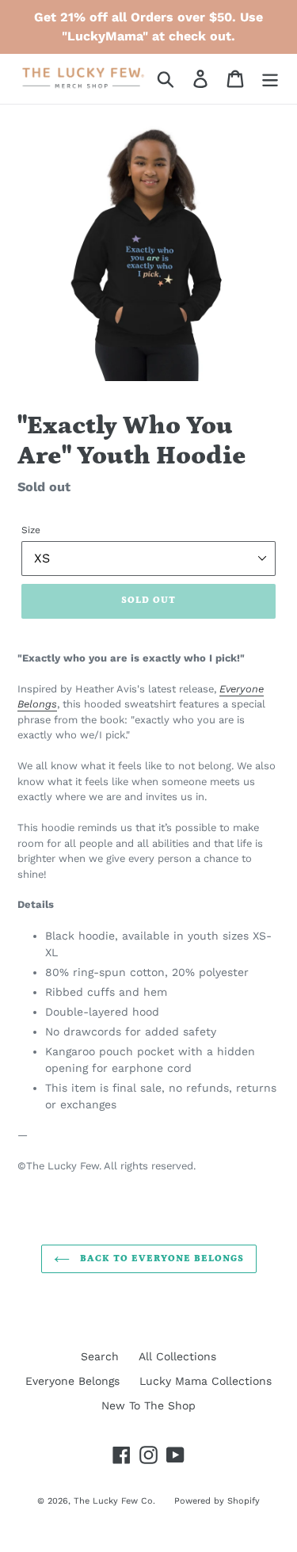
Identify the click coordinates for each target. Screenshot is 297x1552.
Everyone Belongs (72, 1381)
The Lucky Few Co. (116, 1501)
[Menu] (270, 79)
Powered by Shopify (217, 1501)
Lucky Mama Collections (205, 1381)
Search (100, 1356)
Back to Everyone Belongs (161, 1258)
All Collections (177, 1356)
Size (30, 530)
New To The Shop (148, 1405)
